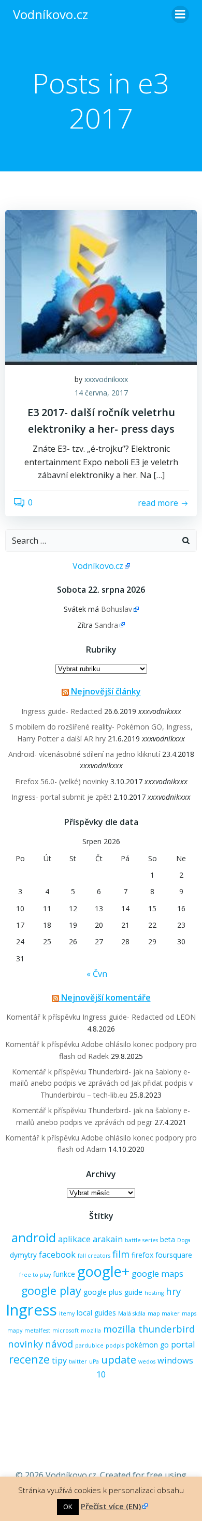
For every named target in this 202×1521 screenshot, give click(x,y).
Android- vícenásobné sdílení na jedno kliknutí (84, 754)
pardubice (89, 1345)
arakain (108, 1239)
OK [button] (68, 1506)
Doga (184, 1240)
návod (59, 1343)
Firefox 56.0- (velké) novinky (61, 781)
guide (133, 1292)
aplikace (74, 1239)
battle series (141, 1240)
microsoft (65, 1330)
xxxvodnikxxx (106, 379)
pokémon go (147, 1345)
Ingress (31, 1310)
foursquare (173, 1255)
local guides (96, 1313)
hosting (154, 1292)
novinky (25, 1343)
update (118, 1359)
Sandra (106, 625)
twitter (78, 1361)
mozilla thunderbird (149, 1328)
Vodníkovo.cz (98, 566)
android (33, 1237)
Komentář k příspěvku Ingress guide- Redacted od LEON (101, 1017)
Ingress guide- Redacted (61, 711)
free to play (35, 1274)
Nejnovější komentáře (106, 997)
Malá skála (132, 1313)
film (120, 1253)
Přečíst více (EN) (111, 1506)
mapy (14, 1330)
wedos (146, 1361)
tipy (59, 1360)
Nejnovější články (106, 691)
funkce (64, 1274)
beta (167, 1239)
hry (173, 1291)
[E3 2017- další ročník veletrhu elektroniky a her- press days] (101, 286)
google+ (103, 1271)
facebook (57, 1254)
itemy (67, 1313)
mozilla (91, 1330)
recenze (29, 1359)
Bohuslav (116, 609)
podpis (115, 1345)
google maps (157, 1273)
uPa (94, 1361)
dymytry (23, 1255)
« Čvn (96, 973)
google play (51, 1290)
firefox (142, 1255)
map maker (164, 1313)
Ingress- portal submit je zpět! (61, 797)
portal (183, 1344)
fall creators (94, 1255)
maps (189, 1313)
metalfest (37, 1330)
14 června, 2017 (101, 393)
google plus (102, 1292)
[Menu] (180, 14)
